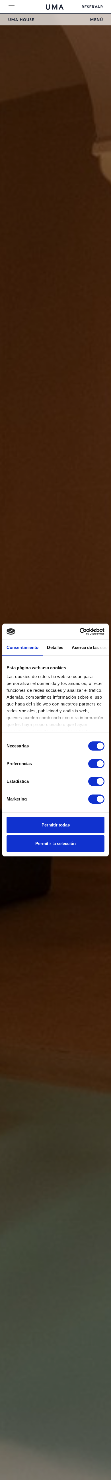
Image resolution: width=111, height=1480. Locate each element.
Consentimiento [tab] (22, 647)
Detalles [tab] (55, 647)
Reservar (92, 6)
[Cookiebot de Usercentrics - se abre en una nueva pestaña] (79, 631)
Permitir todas (56, 824)
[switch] (96, 763)
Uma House (21, 19)
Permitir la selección (55, 843)
